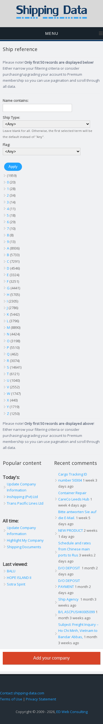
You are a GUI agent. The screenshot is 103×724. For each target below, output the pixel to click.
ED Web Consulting (72, 711)
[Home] (51, 17)
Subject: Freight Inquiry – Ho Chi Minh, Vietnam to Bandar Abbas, (78, 630)
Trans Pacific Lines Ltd (25, 503)
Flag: (6, 144)
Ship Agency (68, 599)
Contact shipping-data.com (22, 693)
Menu (51, 33)
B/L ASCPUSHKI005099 (76, 611)
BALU (11, 571)
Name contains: (16, 100)
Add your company (51, 658)
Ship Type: (11, 117)
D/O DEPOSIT (69, 567)
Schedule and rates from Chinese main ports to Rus (74, 549)
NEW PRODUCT (70, 530)
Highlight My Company (25, 540)
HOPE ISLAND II (19, 577)
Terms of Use (11, 699)
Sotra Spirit (16, 584)
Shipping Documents (24, 546)
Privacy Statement (41, 699)
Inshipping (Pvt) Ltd (22, 496)
